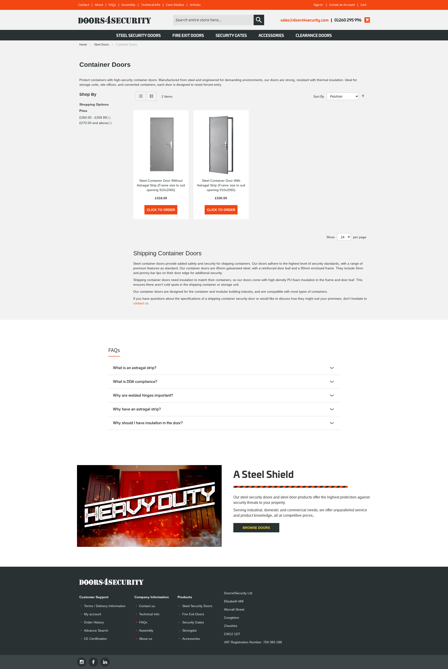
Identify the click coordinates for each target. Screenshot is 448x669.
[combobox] (213, 20)
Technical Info (150, 5)
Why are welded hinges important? (143, 395)
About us (145, 639)
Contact (83, 5)
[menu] (224, 35)
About (99, 5)
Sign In (318, 5)
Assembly (128, 5)
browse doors (256, 528)
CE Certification (95, 639)
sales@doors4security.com (304, 20)
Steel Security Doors (197, 606)
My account (92, 614)
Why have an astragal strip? (137, 409)
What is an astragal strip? (135, 367)
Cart (363, 5)
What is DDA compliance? (135, 381)
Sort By (318, 96)
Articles (195, 5)
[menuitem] (138, 35)
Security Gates (193, 622)
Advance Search (96, 630)
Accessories (191, 639)
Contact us (147, 606)
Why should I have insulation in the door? (148, 422)
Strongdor (189, 630)
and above (95, 123)
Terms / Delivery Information (105, 606)
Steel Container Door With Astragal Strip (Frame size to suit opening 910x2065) (221, 185)
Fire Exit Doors (193, 614)
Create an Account (342, 5)
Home (83, 44)
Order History (94, 622)
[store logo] (114, 20)
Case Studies (175, 5)
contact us (140, 303)
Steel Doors (102, 44)
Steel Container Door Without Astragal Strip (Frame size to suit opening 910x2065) (161, 185)
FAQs (112, 5)
